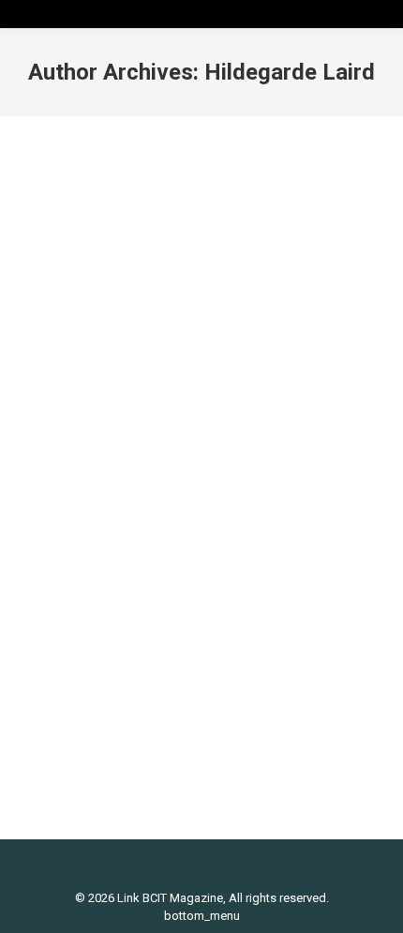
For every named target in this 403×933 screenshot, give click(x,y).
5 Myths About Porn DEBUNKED (176, 495)
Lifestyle (108, 527)
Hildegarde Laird (289, 72)
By (284, 527)
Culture (61, 527)
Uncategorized (177, 527)
